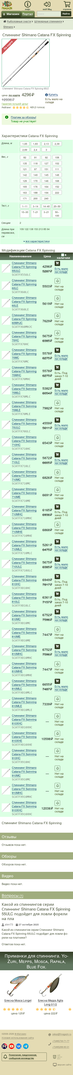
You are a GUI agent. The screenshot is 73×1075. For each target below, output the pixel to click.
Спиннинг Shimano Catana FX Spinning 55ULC (24, 267)
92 (46, 157)
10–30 (24, 212)
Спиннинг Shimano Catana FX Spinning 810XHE (24, 737)
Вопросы (12, 895)
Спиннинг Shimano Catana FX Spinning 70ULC (24, 423)
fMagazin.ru (4, 21)
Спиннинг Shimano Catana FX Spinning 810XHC (24, 719)
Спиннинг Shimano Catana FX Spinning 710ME (24, 493)
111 (57, 169)
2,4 (35, 149)
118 (35, 163)
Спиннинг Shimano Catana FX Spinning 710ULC (24, 562)
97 (35, 169)
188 (35, 192)
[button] (4, 1046)
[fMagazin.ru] (7, 5)
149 (35, 175)
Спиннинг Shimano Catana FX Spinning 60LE (24, 301)
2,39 (57, 143)
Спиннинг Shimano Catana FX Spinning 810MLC (24, 684)
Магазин (13, 14)
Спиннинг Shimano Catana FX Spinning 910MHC (24, 789)
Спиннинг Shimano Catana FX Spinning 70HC (24, 336)
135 (25, 163)
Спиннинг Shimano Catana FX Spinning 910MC (24, 771)
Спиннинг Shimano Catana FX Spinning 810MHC (24, 650)
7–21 (35, 212)
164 (46, 186)
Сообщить (57, 281)
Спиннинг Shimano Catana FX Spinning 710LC (24, 458)
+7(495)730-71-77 (60, 1040)
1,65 (24, 143)
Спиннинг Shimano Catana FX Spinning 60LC (24, 284)
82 (24, 157)
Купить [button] (53, 94)
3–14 (35, 206)
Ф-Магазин (20, 1033)
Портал (27, 14)
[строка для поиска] (49, 14)
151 (46, 169)
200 (35, 198)
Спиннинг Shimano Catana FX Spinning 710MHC (24, 510)
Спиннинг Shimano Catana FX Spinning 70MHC (24, 371)
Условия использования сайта (18, 1037)
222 (57, 192)
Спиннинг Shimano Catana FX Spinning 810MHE (24, 667)
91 (35, 157)
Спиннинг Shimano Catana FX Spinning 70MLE (24, 406)
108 (57, 157)
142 (25, 175)
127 (46, 163)
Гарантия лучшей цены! (15, 103)
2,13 (46, 143)
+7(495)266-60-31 (60, 1046)
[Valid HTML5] (55, 1057)
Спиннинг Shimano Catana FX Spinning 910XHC (24, 806)
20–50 (57, 206)
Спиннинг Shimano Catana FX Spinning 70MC (24, 353)
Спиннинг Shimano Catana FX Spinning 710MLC (24, 545)
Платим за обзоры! (23, 117)
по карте (14, 95)
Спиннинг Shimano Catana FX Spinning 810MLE (24, 702)
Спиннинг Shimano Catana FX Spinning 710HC (24, 441)
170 (35, 181)
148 (57, 175)
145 (46, 175)
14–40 (46, 206)
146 (46, 181)
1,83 (35, 143)
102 (57, 163)
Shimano (8, 26)
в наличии (63, 256)
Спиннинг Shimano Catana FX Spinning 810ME (24, 632)
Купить (57, 263)
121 (25, 169)
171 (25, 198)
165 (25, 186)
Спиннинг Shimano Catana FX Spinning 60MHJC (24, 319)
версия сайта (64, 1064)
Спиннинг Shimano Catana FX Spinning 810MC (24, 615)
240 (46, 198)
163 (25, 192)
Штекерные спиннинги (48, 21)
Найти (66, 13)
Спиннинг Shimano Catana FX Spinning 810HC (24, 580)
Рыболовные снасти (19, 21)
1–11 (25, 206)
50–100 (57, 213)
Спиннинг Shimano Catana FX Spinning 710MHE (24, 528)
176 (35, 186)
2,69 (24, 149)
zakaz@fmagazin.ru (61, 1034)
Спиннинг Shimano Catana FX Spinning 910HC (24, 754)
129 (25, 181)
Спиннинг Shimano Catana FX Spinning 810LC (24, 597)
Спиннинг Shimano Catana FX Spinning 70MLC (24, 389)
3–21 (46, 212)
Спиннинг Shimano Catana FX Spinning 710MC (24, 475)
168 (57, 181)
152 (57, 186)
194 (46, 192)
